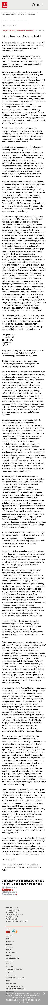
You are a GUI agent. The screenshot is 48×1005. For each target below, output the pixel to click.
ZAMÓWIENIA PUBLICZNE (14, 969)
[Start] (4, 5)
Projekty (20, 13)
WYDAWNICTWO (11, 975)
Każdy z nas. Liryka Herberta (15, 21)
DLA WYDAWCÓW (11, 952)
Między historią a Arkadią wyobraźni (18, 30)
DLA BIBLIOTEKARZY (13, 958)
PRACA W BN (10, 961)
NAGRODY (9, 955)
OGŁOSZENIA (10, 966)
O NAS (8, 938)
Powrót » (40, 30)
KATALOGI (9, 944)
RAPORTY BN (10, 941)
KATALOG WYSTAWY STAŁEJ (15, 978)
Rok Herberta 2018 (31, 13)
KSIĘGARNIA (10, 972)
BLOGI (8, 980)
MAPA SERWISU (11, 983)
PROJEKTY (9, 947)
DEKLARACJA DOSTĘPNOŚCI (15, 989)
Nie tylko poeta (9, 25)
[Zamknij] (44, 993)
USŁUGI (8, 950)
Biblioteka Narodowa (9, 13)
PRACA (8, 964)
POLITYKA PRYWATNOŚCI (14, 986)
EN (38, 5)
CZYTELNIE (9, 936)
